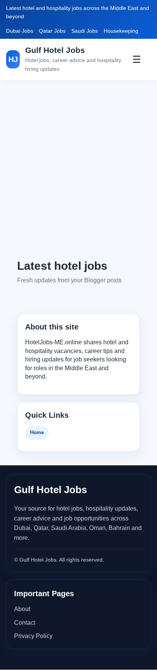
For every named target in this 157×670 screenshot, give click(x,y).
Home (37, 432)
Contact (24, 622)
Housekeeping (121, 31)
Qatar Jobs (52, 31)
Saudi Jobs (84, 31)
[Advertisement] (78, 169)
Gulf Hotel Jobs (55, 50)
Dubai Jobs (19, 31)
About (22, 609)
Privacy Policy (33, 636)
